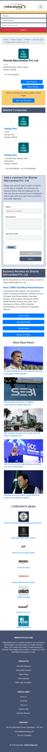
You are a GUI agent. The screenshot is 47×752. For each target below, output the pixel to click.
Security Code (12, 234)
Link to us (23, 705)
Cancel (31, 253)
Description (11, 217)
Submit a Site (23, 709)
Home (5, 39)
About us (23, 697)
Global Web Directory (23, 670)
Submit (30, 259)
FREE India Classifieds (23, 682)
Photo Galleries (23, 678)
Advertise (23, 701)
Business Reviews (23, 713)
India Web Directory (23, 666)
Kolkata (27, 39)
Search (23, 30)
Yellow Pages (16, 39)
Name (8, 207)
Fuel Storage (38, 39)
